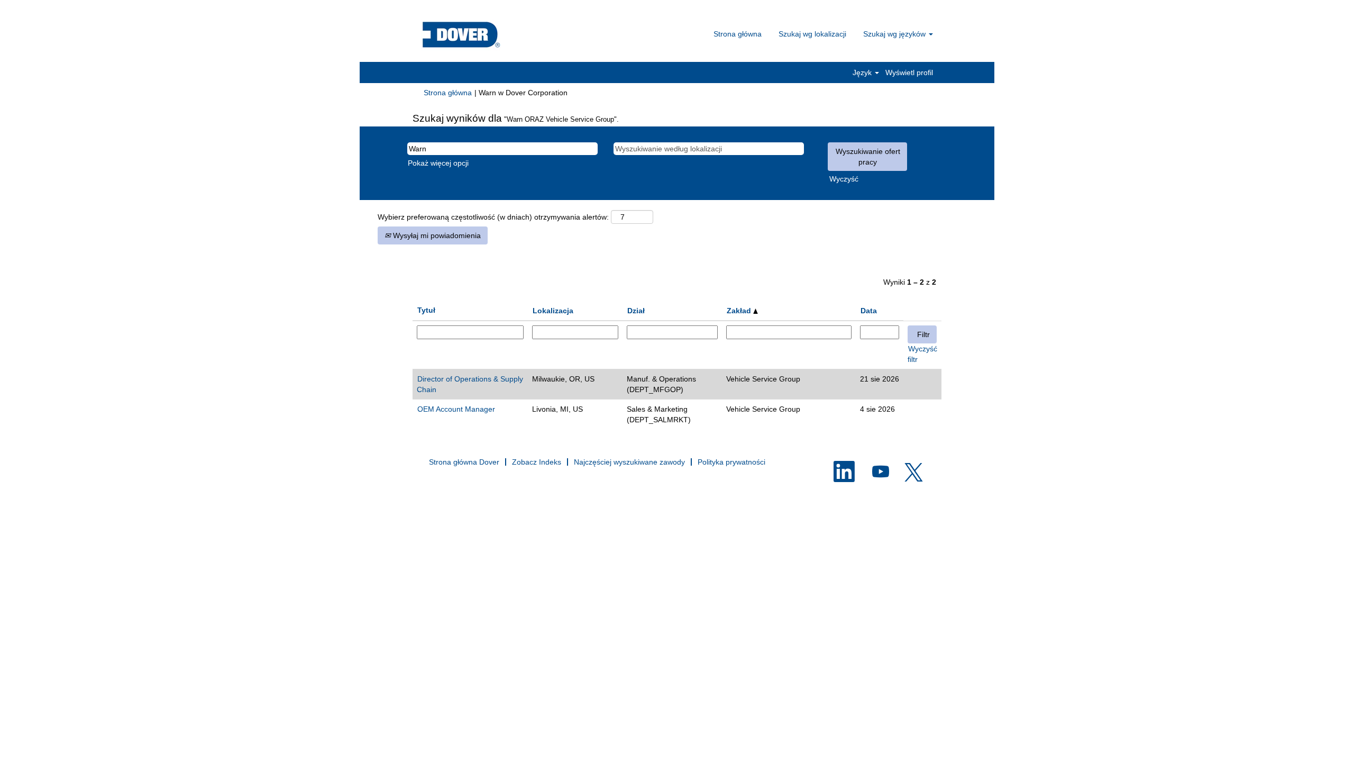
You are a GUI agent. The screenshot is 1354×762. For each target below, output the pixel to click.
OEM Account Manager (456, 409)
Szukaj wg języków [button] (895, 34)
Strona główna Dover (464, 462)
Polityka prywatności (731, 462)
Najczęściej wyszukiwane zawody (629, 462)
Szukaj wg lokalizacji (812, 34)
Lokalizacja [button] (553, 310)
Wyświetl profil (909, 72)
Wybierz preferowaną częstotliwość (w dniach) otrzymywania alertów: (493, 217)
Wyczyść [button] (843, 179)
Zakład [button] (740, 310)
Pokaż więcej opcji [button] (438, 163)
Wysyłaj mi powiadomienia (436, 235)
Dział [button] (636, 310)
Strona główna (737, 34)
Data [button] (869, 310)
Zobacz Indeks (536, 462)
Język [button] (863, 72)
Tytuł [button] (426, 310)
